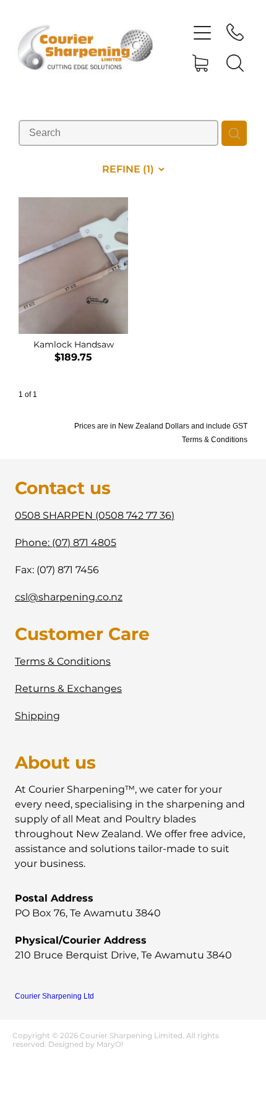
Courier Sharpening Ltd (54, 996)
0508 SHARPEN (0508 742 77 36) (94, 516)
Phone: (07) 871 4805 (65, 543)
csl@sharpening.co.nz (68, 597)
